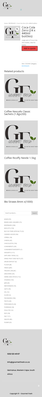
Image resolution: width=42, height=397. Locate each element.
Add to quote (30, 48)
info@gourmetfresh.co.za (18, 362)
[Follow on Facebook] (30, 7)
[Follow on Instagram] (38, 7)
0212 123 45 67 (13, 354)
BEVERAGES (12, 23)
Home (6, 23)
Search (34, 213)
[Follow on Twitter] (34, 7)
